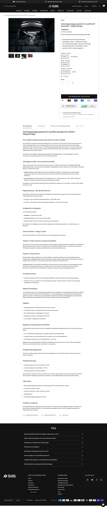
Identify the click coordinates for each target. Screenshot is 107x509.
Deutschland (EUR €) (76, 6)
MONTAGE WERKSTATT (50, 415)
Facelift (74, 71)
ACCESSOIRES (70, 10)
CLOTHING (79, 10)
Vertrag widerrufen (33, 492)
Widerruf (30, 480)
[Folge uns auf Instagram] (87, 480)
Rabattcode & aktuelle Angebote (65, 485)
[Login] (99, 6)
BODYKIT (53, 10)
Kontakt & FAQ (61, 489)
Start (4, 15)
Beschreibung (27, 126)
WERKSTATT (61, 10)
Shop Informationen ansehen (69, 116)
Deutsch (86, 6)
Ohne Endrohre (74, 56)
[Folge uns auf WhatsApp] (101, 480)
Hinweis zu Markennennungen (60, 126)
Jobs (59, 491)
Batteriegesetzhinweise (33, 489)
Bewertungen (61, 487)
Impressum (30, 482)
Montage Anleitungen (63, 480)
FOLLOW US (65, 415)
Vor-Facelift (65, 71)
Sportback (65, 64)
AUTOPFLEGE (87, 10)
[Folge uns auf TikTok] (96, 480)
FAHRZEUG (19, 10)
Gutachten (41, 126)
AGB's (29, 478)
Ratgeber (60, 494)
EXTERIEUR (35, 10)
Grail (63, 20)
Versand (70, 31)
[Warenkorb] (103, 6)
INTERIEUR (26, 10)
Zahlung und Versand (33, 487)
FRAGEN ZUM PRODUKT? (32, 415)
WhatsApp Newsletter (63, 482)
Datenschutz (31, 485)
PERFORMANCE (44, 10)
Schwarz (65, 56)
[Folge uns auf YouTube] (92, 480)
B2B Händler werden (63, 478)
